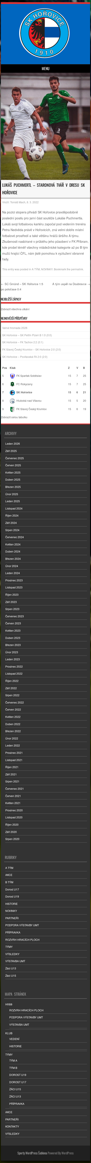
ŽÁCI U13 (15, 1096)
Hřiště (8, 1004)
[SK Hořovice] (45, 56)
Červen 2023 (13, 623)
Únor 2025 (11, 494)
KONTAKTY (12, 1126)
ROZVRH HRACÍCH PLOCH (22, 939)
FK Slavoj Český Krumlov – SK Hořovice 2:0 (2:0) (31, 349)
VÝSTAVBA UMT (15, 961)
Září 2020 (11, 832)
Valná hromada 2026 (14, 328)
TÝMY (9, 946)
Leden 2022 (12, 745)
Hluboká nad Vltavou (29, 400)
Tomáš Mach (17, 202)
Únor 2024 (11, 566)
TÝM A (13, 1060)
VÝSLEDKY (12, 954)
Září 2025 (11, 451)
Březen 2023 (13, 645)
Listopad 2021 (14, 760)
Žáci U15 (10, 975)
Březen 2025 (13, 487)
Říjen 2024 (12, 515)
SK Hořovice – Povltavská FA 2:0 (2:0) (24, 356)
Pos (4, 368)
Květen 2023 (13, 630)
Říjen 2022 (12, 681)
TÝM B (13, 1068)
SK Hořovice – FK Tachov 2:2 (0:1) (22, 342)
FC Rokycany (24, 384)
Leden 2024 (12, 573)
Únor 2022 (11, 738)
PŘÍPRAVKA (12, 932)
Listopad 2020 (14, 817)
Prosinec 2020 (14, 810)
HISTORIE (11, 903)
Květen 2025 (13, 472)
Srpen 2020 (12, 839)
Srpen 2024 (12, 530)
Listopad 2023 (14, 587)
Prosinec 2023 (14, 580)
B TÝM (9, 882)
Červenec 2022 (14, 702)
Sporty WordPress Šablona (32, 1153)
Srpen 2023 (12, 609)
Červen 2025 (13, 465)
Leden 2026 (12, 443)
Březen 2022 (13, 731)
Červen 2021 (13, 796)
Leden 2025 (12, 501)
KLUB (8, 1033)
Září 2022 (11, 688)
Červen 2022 (13, 709)
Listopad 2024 (14, 508)
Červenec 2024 (14, 537)
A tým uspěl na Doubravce (71, 284)
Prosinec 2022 (14, 666)
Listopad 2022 (14, 673)
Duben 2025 (12, 479)
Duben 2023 (12, 638)
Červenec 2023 (14, 616)
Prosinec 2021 (14, 752)
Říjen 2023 (12, 594)
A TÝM (36, 269)
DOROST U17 (17, 1082)
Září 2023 (11, 602)
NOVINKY (47, 269)
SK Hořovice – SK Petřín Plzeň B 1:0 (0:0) (27, 335)
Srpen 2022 (12, 695)
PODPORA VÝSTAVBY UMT (22, 925)
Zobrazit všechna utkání (15, 309)
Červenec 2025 (14, 458)
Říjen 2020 (12, 824)
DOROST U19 (17, 1075)
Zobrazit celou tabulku (14, 417)
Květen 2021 (13, 803)
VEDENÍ (14, 1039)
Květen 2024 (13, 544)
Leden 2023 (12, 659)
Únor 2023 (11, 652)
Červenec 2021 (14, 788)
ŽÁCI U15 (15, 1089)
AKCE (8, 875)
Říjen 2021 (12, 767)
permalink (77, 269)
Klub (12, 368)
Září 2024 (11, 523)
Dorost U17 (12, 889)
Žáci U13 (10, 968)
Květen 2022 (13, 717)
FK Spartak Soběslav (29, 375)
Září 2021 (11, 774)
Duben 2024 (12, 551)
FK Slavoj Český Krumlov (31, 409)
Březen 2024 (13, 558)
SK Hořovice (24, 392)
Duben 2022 (12, 724)
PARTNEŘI (12, 918)
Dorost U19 (12, 896)
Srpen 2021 (12, 781)
